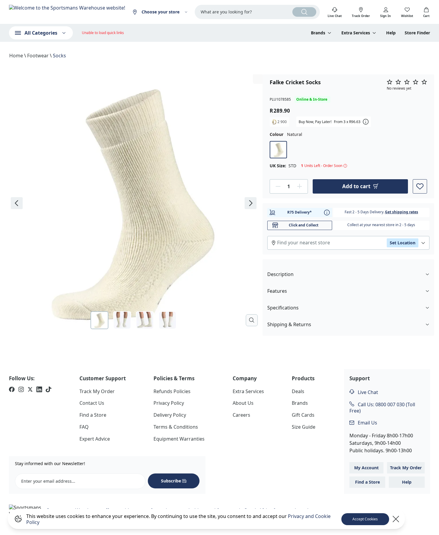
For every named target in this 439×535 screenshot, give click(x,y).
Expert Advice (94, 439)
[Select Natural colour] (278, 149)
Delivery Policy (170, 415)
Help (391, 33)
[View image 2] (122, 320)
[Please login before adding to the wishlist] (420, 186)
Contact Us (91, 403)
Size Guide (303, 427)
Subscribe (171, 481)
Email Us (367, 422)
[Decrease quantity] (278, 186)
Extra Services (248, 391)
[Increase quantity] (299, 186)
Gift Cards (303, 415)
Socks (59, 55)
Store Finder (417, 33)
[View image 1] (99, 320)
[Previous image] (17, 203)
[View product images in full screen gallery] (252, 320)
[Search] (304, 12)
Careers (241, 415)
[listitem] (12, 390)
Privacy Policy (169, 403)
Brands (300, 403)
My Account (366, 467)
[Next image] (251, 203)
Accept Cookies (365, 519)
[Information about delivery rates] (327, 212)
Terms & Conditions (176, 427)
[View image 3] (145, 320)
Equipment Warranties (179, 439)
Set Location (402, 242)
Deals (298, 391)
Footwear (38, 55)
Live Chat (367, 392)
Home (16, 55)
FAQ (84, 427)
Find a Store (92, 415)
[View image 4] (167, 320)
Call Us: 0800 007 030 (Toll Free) (382, 407)
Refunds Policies (172, 391)
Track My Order (97, 391)
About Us (243, 403)
